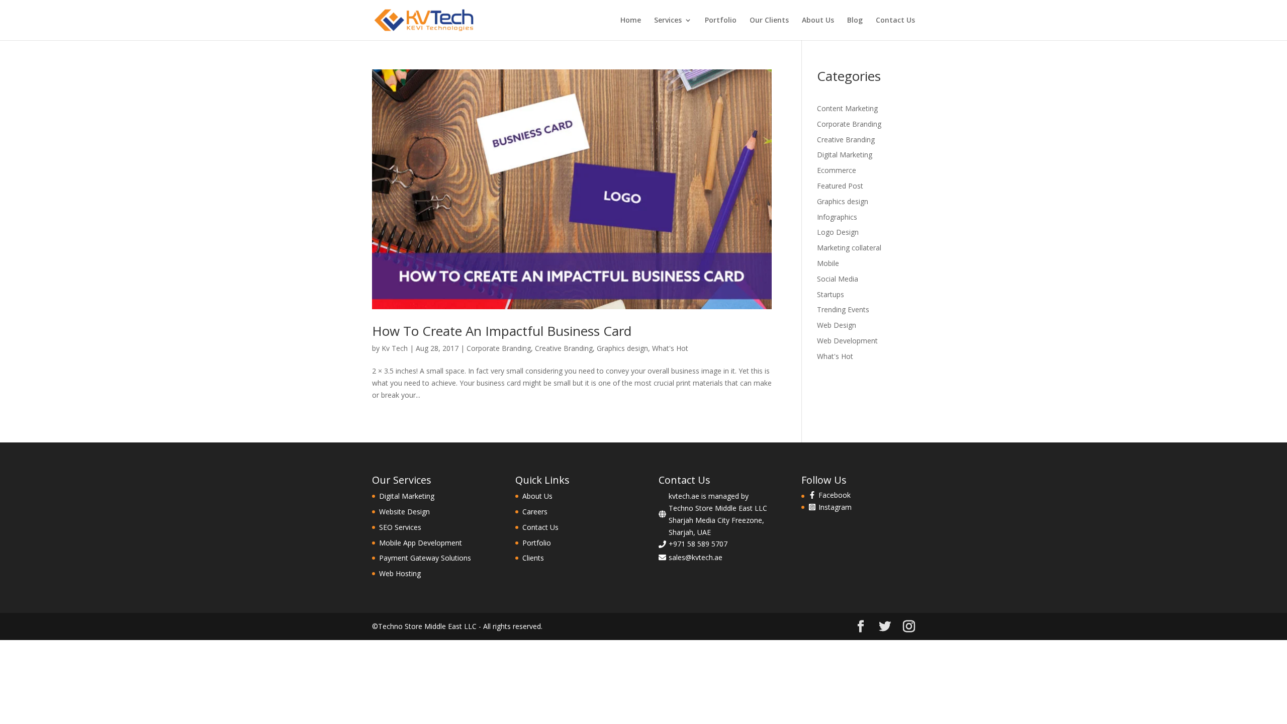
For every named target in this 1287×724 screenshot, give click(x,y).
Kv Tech (395, 348)
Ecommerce (836, 170)
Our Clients (769, 21)
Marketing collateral (849, 247)
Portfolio (721, 21)
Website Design (404, 511)
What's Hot (670, 348)
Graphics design (622, 348)
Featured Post (840, 186)
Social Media (837, 279)
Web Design (836, 325)
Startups (830, 294)
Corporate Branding (499, 348)
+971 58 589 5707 (698, 544)
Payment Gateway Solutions (425, 558)
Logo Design (838, 232)
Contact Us (895, 21)
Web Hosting (400, 573)
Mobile (828, 263)
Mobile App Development (420, 543)
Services (668, 21)
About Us (818, 21)
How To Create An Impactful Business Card (501, 331)
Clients (533, 558)
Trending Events (843, 309)
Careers (534, 511)
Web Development (847, 340)
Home (630, 21)
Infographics (837, 217)
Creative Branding (564, 348)
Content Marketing (847, 108)
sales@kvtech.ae (695, 557)
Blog (855, 21)
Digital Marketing (844, 154)
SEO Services (400, 527)
